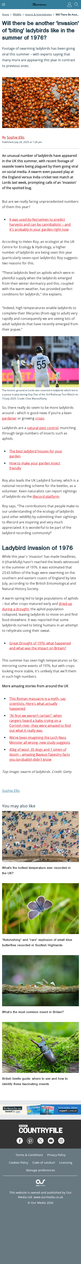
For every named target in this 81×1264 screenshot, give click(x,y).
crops (39, 418)
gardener (9, 418)
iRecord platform (46, 496)
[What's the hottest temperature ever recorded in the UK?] (40, 836)
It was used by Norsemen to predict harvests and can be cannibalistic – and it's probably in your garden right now (40, 224)
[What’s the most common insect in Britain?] (40, 980)
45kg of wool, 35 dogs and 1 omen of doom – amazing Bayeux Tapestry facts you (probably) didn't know (39, 754)
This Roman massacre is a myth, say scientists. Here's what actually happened (37, 703)
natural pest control (42, 428)
